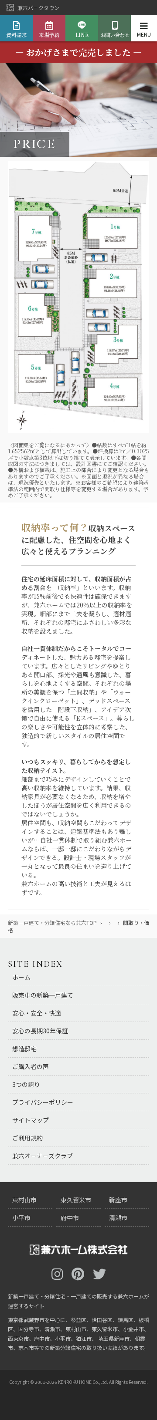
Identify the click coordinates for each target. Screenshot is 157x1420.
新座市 (118, 1199)
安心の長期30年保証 (40, 1030)
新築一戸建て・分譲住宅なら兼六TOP (52, 922)
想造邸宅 (24, 1048)
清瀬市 (118, 1217)
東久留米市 (76, 1199)
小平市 (21, 1217)
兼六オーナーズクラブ (42, 1155)
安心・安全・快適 (36, 1013)
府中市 (70, 1217)
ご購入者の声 (30, 1066)
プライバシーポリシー (42, 1102)
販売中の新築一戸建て (42, 995)
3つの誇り (26, 1084)
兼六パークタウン (38, 7)
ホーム (21, 977)
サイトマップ (30, 1120)
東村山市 (24, 1199)
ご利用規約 (27, 1137)
